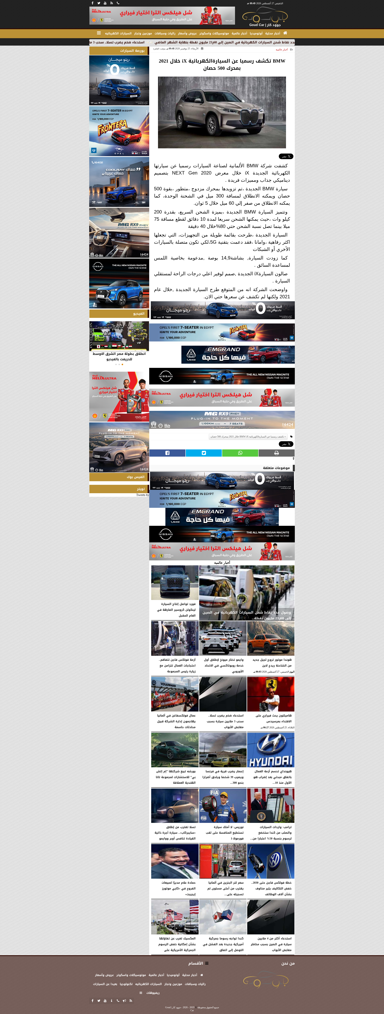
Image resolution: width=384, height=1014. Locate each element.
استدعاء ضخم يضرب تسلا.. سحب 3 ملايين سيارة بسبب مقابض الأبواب (149, 42)
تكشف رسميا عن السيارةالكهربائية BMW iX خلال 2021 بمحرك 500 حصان (247, 436)
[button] (122, 364)
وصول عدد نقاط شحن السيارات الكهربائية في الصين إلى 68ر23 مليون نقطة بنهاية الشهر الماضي (288, 42)
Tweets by (142, 495)
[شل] (222, 399)
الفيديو (139, 313)
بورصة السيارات (132, 51)
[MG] (119, 232)
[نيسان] (222, 377)
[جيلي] (238, 356)
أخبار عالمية (282, 49)
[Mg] (222, 421)
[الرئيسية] (285, 33)
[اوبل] (222, 333)
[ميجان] (223, 311)
